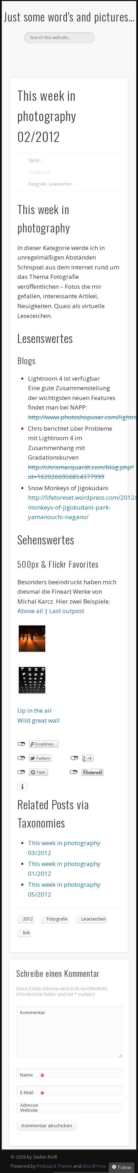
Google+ (82, 55)
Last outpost (66, 611)
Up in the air (34, 710)
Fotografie (37, 184)
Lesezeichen (61, 184)
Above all (30, 611)
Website (29, 1110)
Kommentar (32, 1012)
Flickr (68, 55)
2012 (28, 919)
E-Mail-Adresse (32, 1098)
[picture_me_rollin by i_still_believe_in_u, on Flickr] (31, 692)
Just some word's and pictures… (69, 16)
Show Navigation (110, 63)
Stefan (34, 160)
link (26, 933)
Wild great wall (38, 720)
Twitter (53, 55)
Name (32, 1076)
